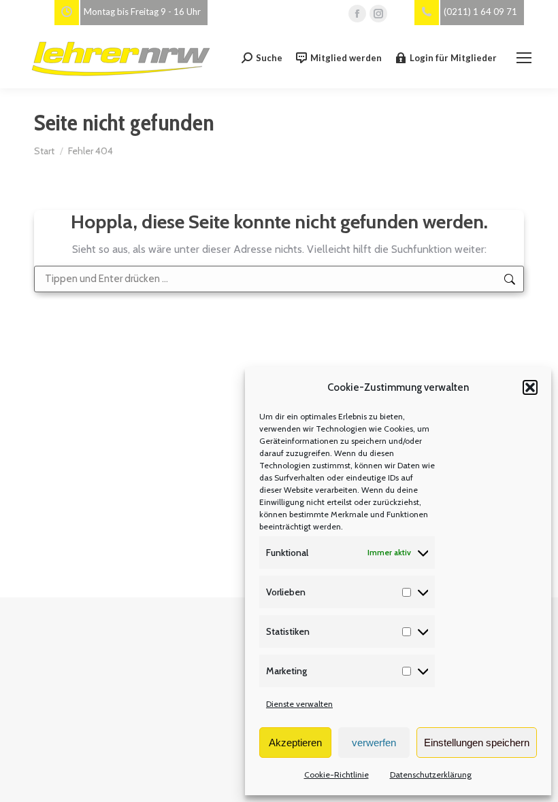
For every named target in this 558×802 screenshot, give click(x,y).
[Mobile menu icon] (524, 58)
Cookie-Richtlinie (336, 774)
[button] (530, 387)
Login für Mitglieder (453, 57)
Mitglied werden (346, 57)
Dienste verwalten (299, 704)
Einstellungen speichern (476, 742)
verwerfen (374, 742)
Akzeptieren (295, 742)
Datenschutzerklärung (431, 774)
